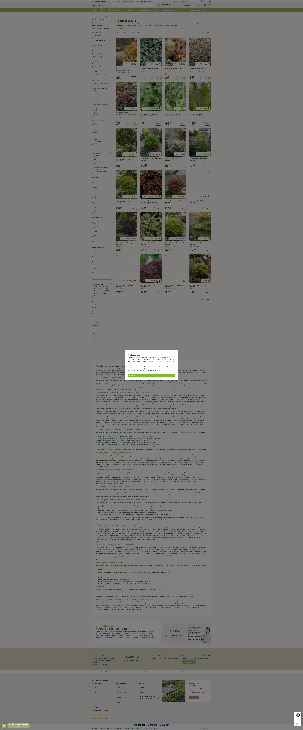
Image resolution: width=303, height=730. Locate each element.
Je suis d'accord (143, 38)
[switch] (297, 724)
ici (159, 370)
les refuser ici (160, 369)
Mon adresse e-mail (143, 32)
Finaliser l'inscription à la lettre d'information (151, 41)
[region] (151, 365)
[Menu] (300, 713)
